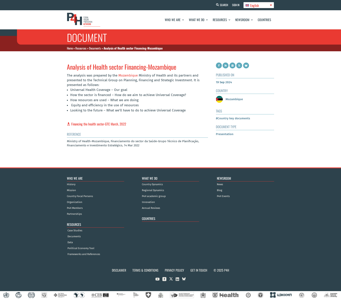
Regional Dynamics (153, 190)
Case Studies (74, 230)
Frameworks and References (83, 254)
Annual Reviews (151, 208)
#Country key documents (233, 118)
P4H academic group (154, 196)
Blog (219, 190)
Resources (220, 19)
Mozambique (128, 75)
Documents (95, 48)
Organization (74, 202)
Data (70, 242)
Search (224, 5)
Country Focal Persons (80, 196)
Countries (264, 19)
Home (70, 48)
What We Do (196, 19)
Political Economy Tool (80, 248)
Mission (71, 190)
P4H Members (75, 208)
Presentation (224, 134)
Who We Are (173, 19)
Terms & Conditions (145, 270)
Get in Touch (198, 270)
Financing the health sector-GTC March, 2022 (98, 123)
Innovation (148, 202)
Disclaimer (119, 270)
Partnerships (74, 214)
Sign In (235, 5)
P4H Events (223, 196)
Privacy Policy (174, 270)
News (220, 184)
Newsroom (242, 19)
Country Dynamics (152, 184)
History (71, 184)
